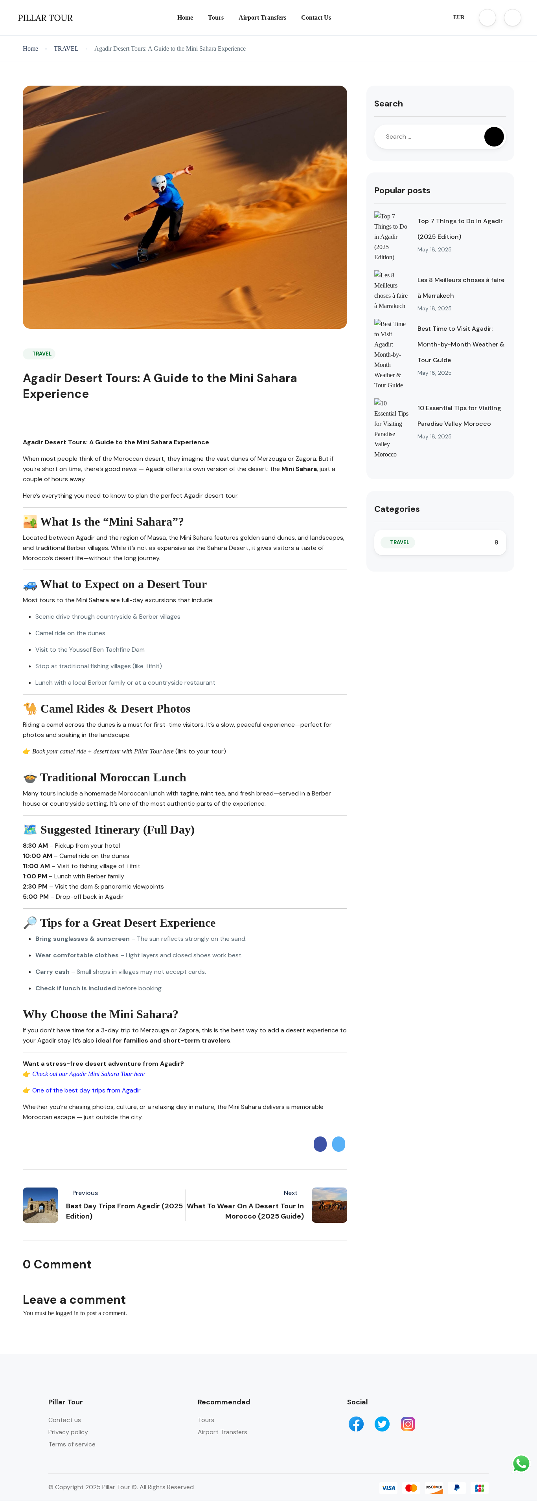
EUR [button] (459, 17)
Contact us (64, 1420)
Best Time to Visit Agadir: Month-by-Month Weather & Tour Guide (460, 344)
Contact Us (316, 17)
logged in (67, 1313)
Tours (216, 17)
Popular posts (402, 190)
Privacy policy (68, 1432)
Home (185, 17)
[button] (487, 17)
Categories (397, 509)
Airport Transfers (262, 17)
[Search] (494, 137)
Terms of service (72, 1444)
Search (388, 103)
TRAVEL (66, 48)
